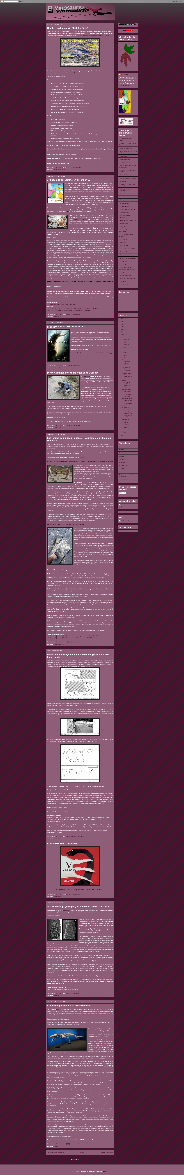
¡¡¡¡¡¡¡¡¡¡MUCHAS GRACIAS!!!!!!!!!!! (65, 326)
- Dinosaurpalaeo (124, 206)
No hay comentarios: (77, 836)
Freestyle (122, 453)
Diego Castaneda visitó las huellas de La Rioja (72, 372)
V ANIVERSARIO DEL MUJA (62, 843)
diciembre (126, 337)
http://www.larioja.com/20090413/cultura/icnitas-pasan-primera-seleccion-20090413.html (74, 636)
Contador (122, 494)
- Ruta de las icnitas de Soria (127, 220)
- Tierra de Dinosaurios (126, 175)
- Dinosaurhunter (124, 203)
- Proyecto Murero (124, 162)
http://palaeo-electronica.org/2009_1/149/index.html (61, 304)
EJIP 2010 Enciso (124, 450)
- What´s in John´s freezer (127, 209)
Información (57, 169)
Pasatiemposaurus (124, 472)
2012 (123, 326)
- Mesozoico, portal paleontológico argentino (126, 268)
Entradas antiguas (106, 1153)
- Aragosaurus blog (125, 159)
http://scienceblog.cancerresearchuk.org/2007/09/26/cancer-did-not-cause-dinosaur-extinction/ (72, 308)
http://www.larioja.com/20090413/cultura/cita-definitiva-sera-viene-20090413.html (71, 638)
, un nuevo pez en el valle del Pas (79, 906)
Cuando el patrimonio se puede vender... (69, 1005)
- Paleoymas (123, 239)
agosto (125, 347)
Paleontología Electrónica (80, 219)
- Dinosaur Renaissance (126, 252)
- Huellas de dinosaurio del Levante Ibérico (127, 185)
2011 (122, 329)
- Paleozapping (123, 245)
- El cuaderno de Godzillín (127, 248)
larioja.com (82, 457)
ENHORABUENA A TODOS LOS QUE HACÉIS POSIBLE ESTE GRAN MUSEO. (80, 890)
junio (124, 352)
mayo (125, 355)
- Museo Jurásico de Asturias (128, 178)
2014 (123, 321)
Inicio (82, 1153)
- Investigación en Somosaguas (124, 216)
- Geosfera (122, 242)
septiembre (126, 344)
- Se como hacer (124, 284)
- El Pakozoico (123, 223)
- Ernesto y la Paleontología (127, 258)
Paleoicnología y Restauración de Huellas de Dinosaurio (94, 35)
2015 (123, 319)
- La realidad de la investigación (124, 230)
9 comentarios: (76, 365)
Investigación (58, 316)
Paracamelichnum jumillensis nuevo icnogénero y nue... (127, 402)
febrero (125, 430)
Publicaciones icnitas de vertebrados (126, 475)
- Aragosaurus (123, 156)
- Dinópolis (122, 194)
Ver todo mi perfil (124, 85)
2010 (123, 332)
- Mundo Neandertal (125, 275)
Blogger (105, 1171)
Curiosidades (123, 447)
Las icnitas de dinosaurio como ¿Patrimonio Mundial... (126, 393)
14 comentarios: (76, 167)
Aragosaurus (66, 910)
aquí (67, 211)
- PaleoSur (122, 272)
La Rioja (64, 169)
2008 (123, 436)
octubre (125, 342)
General (56, 368)
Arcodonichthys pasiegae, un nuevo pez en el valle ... (127, 414)
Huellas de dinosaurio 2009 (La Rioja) (67, 28)
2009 (123, 334)
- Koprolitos (122, 255)
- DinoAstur (122, 181)
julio (124, 350)
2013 (123, 324)
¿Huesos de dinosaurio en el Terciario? (68, 180)
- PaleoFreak (123, 261)
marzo (125, 427)
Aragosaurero (86, 376)
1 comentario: (75, 993)
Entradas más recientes (55, 1153)
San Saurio (124, 74)
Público (58, 1009)
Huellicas (121, 459)
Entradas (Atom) (84, 1159)
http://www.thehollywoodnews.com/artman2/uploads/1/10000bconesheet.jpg (91, 353)
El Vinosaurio (48, 5)
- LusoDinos (122, 264)
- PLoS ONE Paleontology (127, 278)
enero (125, 432)
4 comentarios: (76, 314)
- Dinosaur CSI (123, 200)
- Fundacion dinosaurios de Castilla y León (127, 171)
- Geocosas (122, 281)
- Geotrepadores (124, 212)
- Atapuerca (122, 197)
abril (124, 357)
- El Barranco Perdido (125, 148)
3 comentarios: (76, 642)
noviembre (126, 339)
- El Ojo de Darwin (124, 226)
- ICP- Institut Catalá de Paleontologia (126, 189)
